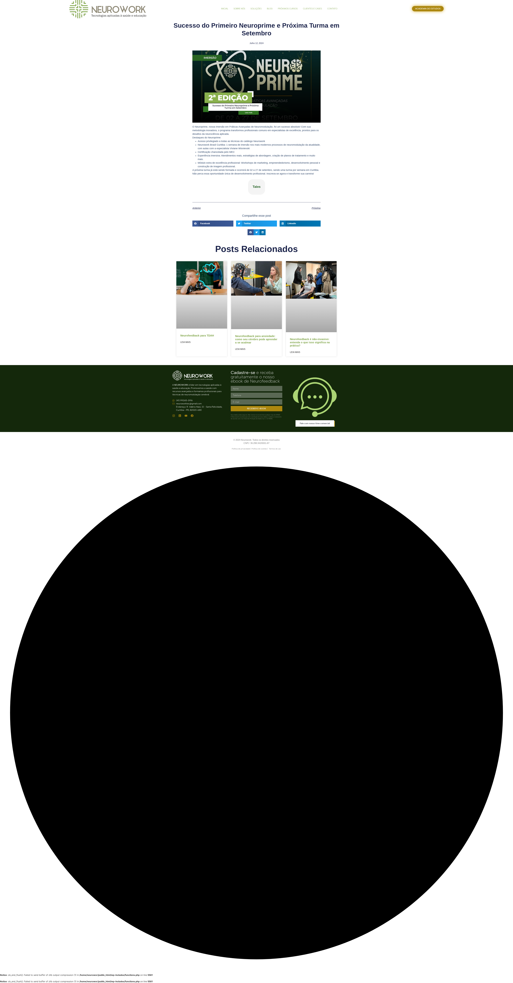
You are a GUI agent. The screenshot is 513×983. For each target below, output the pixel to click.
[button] (212, 224)
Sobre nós (239, 8)
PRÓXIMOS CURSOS (288, 8)
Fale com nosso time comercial (315, 423)
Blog (270, 8)
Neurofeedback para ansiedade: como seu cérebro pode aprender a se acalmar (256, 339)
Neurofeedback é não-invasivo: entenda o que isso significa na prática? (310, 342)
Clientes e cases (312, 8)
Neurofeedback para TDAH (197, 335)
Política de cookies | (260, 449)
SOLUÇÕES (256, 8)
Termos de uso (275, 449)
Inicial (224, 8)
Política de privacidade (241, 449)
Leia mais (185, 342)
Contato (332, 8)
